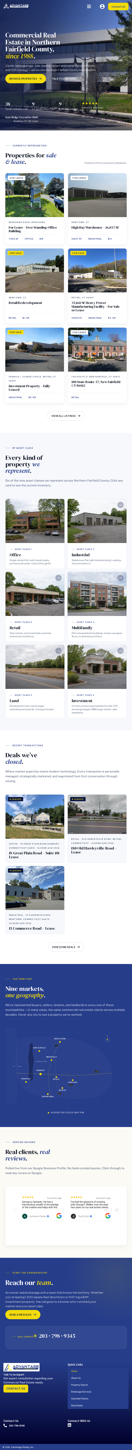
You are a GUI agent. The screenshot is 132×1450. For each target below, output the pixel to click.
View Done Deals (63, 947)
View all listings (63, 415)
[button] (89, 6)
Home (74, 1371)
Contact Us (118, 6)
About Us (76, 1378)
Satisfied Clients (79, 1398)
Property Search (79, 1385)
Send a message (20, 1314)
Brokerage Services (81, 1391)
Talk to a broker (64, 78)
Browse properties (23, 78)
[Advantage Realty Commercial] (16, 5)
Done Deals (77, 1405)
